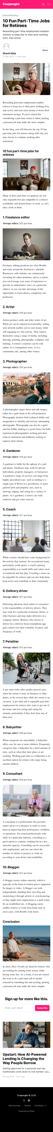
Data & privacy (15, 1105)
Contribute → (40, 1105)
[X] (24, 1100)
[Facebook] (29, 1100)
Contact (27, 1105)
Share (45, 50)
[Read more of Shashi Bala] (6, 46)
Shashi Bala (9, 53)
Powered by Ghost (27, 1111)
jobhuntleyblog (10, 15)
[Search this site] (43, 4)
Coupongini (11, 4)
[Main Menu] (49, 4)
